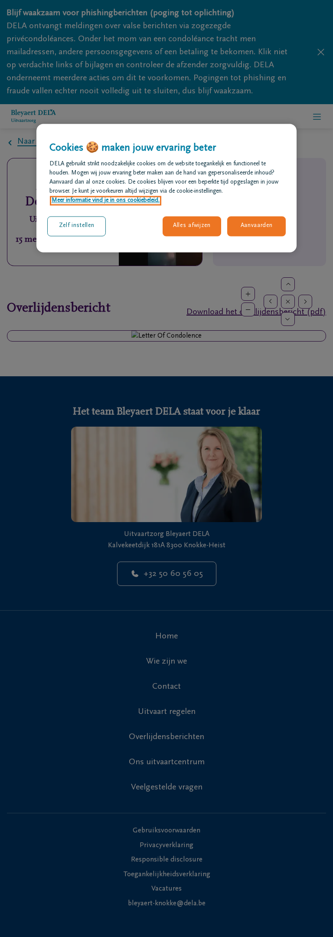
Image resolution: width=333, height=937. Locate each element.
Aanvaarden (257, 226)
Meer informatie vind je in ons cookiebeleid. (106, 201)
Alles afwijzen (192, 226)
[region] (166, 188)
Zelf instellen (77, 226)
